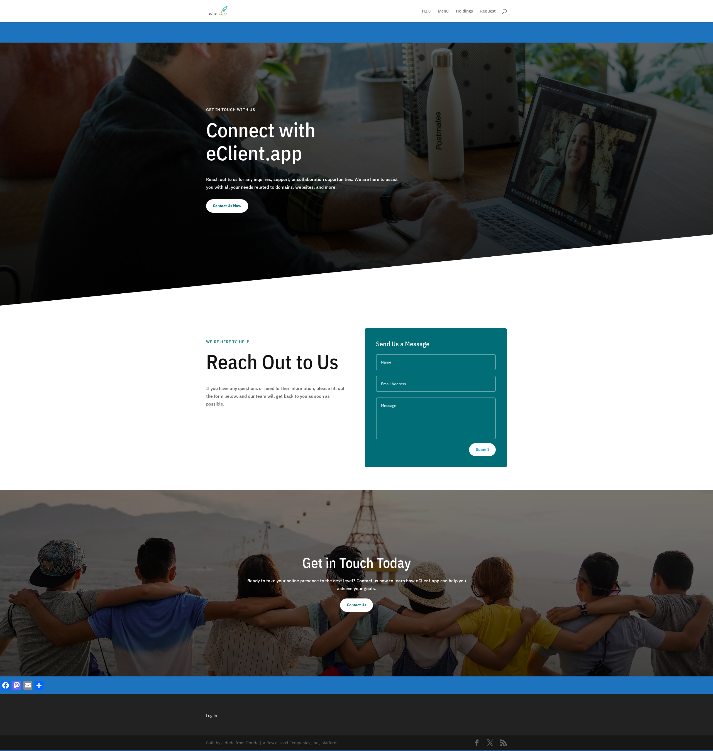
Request (488, 11)
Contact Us (356, 604)
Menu (443, 11)
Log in (211, 715)
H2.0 (426, 11)
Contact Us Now (227, 205)
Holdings (464, 11)
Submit (482, 449)
